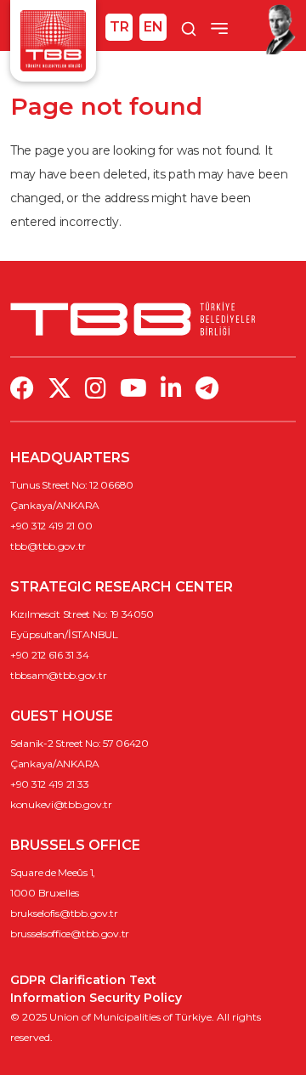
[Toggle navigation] (219, 28)
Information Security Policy (96, 997)
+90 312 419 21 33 (49, 784)
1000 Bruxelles (44, 892)
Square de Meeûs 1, (52, 872)
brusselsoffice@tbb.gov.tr (69, 933)
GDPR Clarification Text (83, 979)
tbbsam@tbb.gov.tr (58, 675)
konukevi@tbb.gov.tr (61, 804)
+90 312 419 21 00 (51, 525)
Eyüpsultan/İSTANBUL (64, 634)
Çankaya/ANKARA (54, 505)
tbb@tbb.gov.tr (48, 546)
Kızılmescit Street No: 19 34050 (81, 614)
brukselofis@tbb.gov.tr (64, 913)
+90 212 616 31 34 (49, 654)
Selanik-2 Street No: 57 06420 (79, 743)
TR (119, 27)
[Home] (53, 39)
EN (153, 27)
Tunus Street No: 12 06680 (71, 484)
